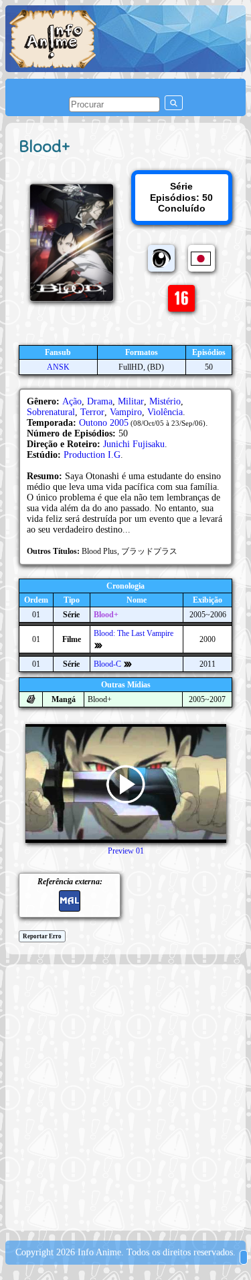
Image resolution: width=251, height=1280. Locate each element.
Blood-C (107, 664)
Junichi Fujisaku (134, 444)
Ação (72, 401)
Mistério (165, 401)
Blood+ (106, 614)
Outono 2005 (104, 423)
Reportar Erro (42, 936)
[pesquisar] (174, 102)
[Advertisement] (125, 1096)
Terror (92, 412)
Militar (131, 401)
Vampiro (126, 412)
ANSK (58, 367)
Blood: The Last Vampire (133, 633)
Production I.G (92, 455)
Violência (165, 412)
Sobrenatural (51, 412)
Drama (99, 401)
